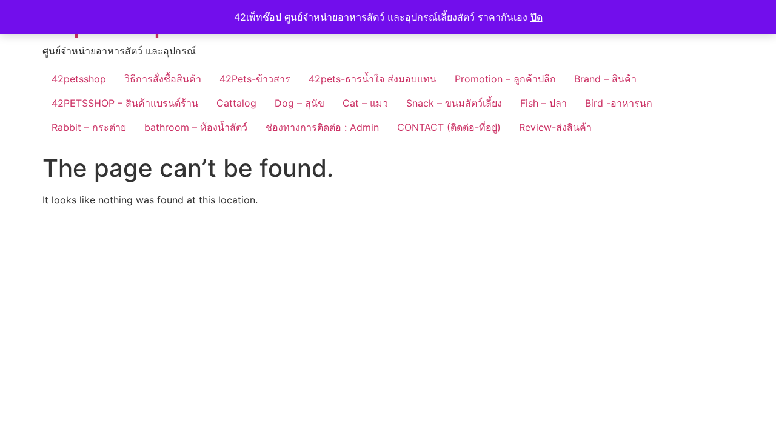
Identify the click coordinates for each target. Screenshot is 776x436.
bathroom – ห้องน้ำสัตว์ (195, 127)
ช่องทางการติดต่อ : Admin (322, 127)
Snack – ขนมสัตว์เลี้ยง (454, 103)
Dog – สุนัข (299, 103)
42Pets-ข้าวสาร (254, 79)
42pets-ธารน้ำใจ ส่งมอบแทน (372, 79)
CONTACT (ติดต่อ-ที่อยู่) (449, 127)
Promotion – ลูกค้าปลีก (505, 79)
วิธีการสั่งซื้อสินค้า (162, 79)
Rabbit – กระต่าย (89, 127)
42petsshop (79, 79)
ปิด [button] (536, 17)
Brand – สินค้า (605, 79)
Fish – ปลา (543, 103)
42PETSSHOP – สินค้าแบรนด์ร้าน (125, 103)
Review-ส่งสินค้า (555, 127)
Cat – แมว (365, 103)
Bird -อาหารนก (618, 103)
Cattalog (236, 103)
